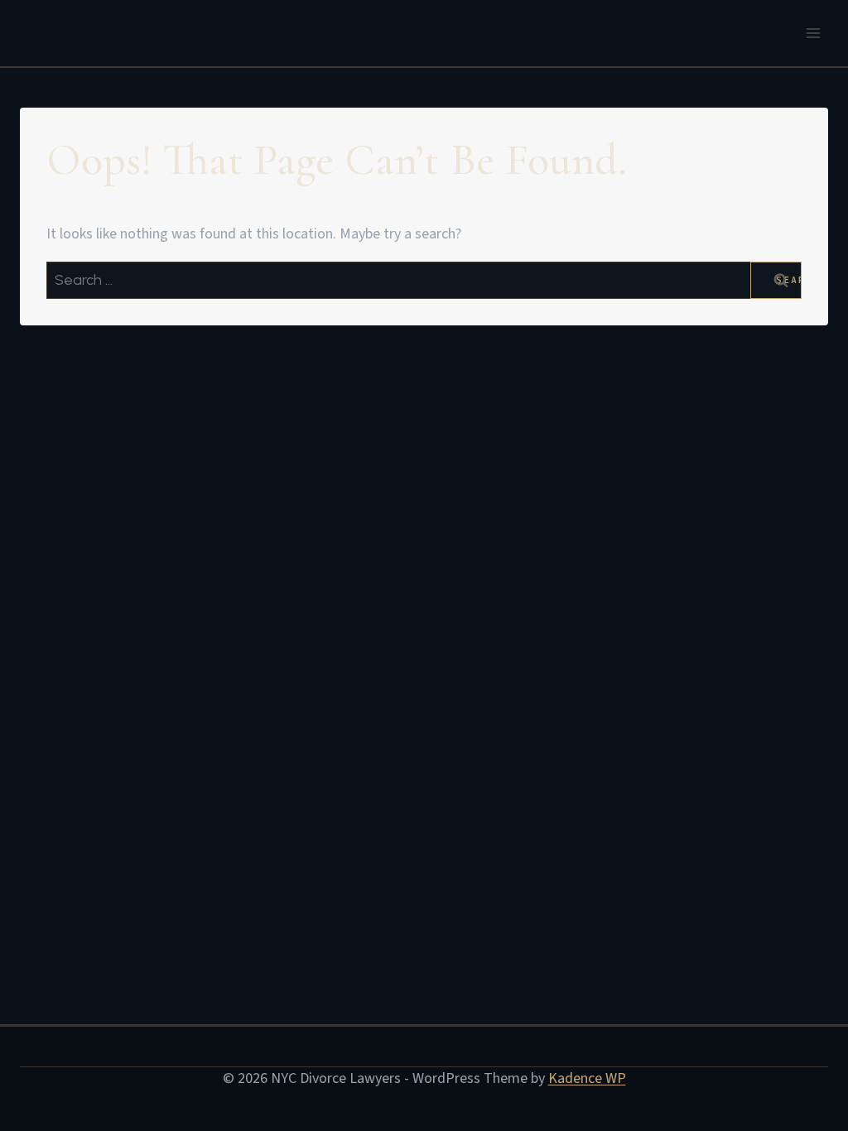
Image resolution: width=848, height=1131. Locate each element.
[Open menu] (812, 33)
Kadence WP (587, 1078)
